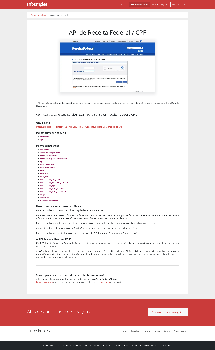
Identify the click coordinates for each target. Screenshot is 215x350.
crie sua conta (103, 282)
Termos (157, 331)
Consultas (135, 331)
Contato (167, 331)
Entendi (167, 345)
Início (123, 4)
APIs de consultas (139, 4)
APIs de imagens (159, 4)
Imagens (146, 331)
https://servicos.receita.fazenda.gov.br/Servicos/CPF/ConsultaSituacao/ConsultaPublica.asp (79, 126)
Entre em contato (44, 282)
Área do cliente (179, 4)
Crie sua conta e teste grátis (168, 312)
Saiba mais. (154, 345)
